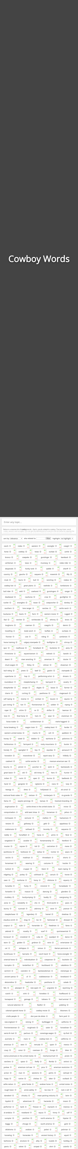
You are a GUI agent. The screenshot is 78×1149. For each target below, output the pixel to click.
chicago (25, 1124)
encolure (23, 1141)
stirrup (67, 642)
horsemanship (45, 840)
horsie (67, 874)
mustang (44, 563)
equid (66, 1135)
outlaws (65, 631)
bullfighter (51, 642)
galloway (27, 823)
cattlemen (63, 637)
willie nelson (8, 1084)
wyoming (66, 988)
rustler (6, 602)
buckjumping (27, 897)
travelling (8, 631)
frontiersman (37, 704)
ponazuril (66, 750)
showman (64, 665)
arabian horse (45, 1084)
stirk (25, 993)
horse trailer (11, 721)
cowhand (34, 591)
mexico (66, 1044)
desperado (9, 569)
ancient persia (10, 976)
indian (6, 778)
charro (7, 693)
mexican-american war (59, 761)
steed (20, 738)
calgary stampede (31, 642)
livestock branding (62, 801)
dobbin (34, 738)
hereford (65, 840)
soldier (53, 704)
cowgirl (66, 546)
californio (65, 1022)
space (23, 1061)
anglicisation (10, 806)
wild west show (31, 812)
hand (6, 784)
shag (26, 920)
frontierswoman (10, 1027)
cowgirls (47, 625)
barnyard (49, 682)
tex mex (47, 1090)
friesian (36, 1107)
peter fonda (26, 1084)
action (6, 1073)
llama (6, 801)
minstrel (43, 886)
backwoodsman (44, 971)
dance (67, 937)
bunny (6, 908)
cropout (7, 925)
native (20, 1078)
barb (22, 1107)
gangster (21, 784)
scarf (43, 931)
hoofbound (63, 993)
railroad (66, 1073)
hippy (6, 1078)
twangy (8, 789)
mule (6, 580)
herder (66, 727)
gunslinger (45, 557)
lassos (53, 687)
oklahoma (9, 1129)
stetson (32, 795)
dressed (67, 920)
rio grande (66, 795)
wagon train (30, 727)
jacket (46, 1129)
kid (36, 846)
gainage (27, 999)
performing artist (45, 676)
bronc (67, 619)
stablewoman (44, 976)
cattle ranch (64, 608)
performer (8, 1107)
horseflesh (23, 835)
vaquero (37, 574)
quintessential (62, 931)
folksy (29, 665)
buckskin (65, 959)
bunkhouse (8, 954)
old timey (38, 772)
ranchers (7, 1061)
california (64, 1039)
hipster (66, 1118)
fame (68, 925)
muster (7, 846)
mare (26, 1039)
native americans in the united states (18, 1056)
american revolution (62, 1067)
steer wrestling (27, 659)
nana (54, 784)
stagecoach (63, 693)
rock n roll (65, 1090)
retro (49, 942)
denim (65, 625)
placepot (18, 988)
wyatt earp (47, 755)
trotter (53, 852)
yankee (6, 1067)
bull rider (7, 591)
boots (21, 614)
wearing (29, 863)
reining (28, 1022)
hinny (55, 1112)
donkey (67, 602)
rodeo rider (64, 563)
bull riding (8, 670)
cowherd (9, 761)
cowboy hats (44, 1039)
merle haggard (61, 721)
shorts (65, 857)
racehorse (29, 597)
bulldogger (46, 1022)
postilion (26, 1118)
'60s (4, 988)
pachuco (27, 1033)
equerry (66, 880)
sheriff (65, 569)
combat (38, 699)
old (23, 772)
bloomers (64, 1010)
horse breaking (10, 727)
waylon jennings (24, 801)
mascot (28, 891)
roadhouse (20, 648)
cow (26, 637)
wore (52, 908)
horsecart (7, 937)
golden (19, 942)
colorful (66, 1146)
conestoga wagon (47, 1033)
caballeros (65, 965)
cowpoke (25, 557)
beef (36, 670)
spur (5, 648)
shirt (51, 1146)
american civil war (25, 1067)
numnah (21, 908)
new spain (34, 988)
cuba (38, 937)
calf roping (8, 699)
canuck (53, 874)
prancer (66, 908)
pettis (51, 1073)
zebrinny (37, 908)
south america (46, 1124)
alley (38, 1141)
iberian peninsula (61, 948)
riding (43, 637)
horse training (9, 642)
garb (66, 1124)
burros (49, 778)
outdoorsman (35, 721)
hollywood (44, 789)
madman (26, 857)
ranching (50, 580)
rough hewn (9, 1090)
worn (6, 942)
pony (68, 648)
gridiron (35, 942)
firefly (37, 1061)
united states (64, 1084)
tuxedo (51, 1141)
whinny (53, 619)
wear (50, 716)
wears (67, 852)
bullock (8, 869)
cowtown (36, 1050)
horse (6, 551)
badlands (65, 778)
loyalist (8, 1101)
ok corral (64, 789)
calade (65, 982)
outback (66, 1078)
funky (26, 886)
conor (20, 1050)
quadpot (52, 937)
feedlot (40, 1005)
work (50, 767)
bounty (6, 767)
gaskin (49, 670)
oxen (6, 880)
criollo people (11, 1016)
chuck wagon (10, 665)
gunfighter (64, 597)
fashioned (51, 920)
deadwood (9, 597)
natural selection (14, 1005)
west (22, 1044)
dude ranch (28, 631)
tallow (39, 852)
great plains (28, 585)
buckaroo (7, 614)
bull (34, 580)
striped (36, 1146)
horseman (51, 812)
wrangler (50, 546)
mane (67, 846)
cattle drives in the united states (39, 806)
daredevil (7, 1095)
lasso (27, 563)
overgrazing (64, 897)
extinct (66, 1061)
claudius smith (9, 920)
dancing (46, 891)
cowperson (49, 959)
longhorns (9, 625)
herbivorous (8, 744)
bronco (7, 557)
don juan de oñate (38, 1016)
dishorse (50, 880)
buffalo (47, 631)
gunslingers (51, 591)
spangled (22, 750)
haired (48, 914)
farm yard (63, 1016)
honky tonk (29, 569)
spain (52, 1044)
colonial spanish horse (14, 1010)
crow (46, 597)
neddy (6, 835)
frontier (9, 637)
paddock (65, 733)
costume (47, 863)
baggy (7, 1124)
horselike (8, 886)
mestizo (66, 1107)
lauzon (52, 699)
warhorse (49, 738)
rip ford (66, 1033)
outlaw (51, 551)
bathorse (7, 1141)
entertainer (64, 942)
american (48, 659)
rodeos (66, 580)
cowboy (21, 551)
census (40, 948)
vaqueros (64, 829)
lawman (65, 710)
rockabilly (21, 903)
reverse (23, 699)
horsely (6, 750)
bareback (64, 557)
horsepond (9, 999)
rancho (8, 857)
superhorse (9, 676)
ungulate (50, 988)
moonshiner (27, 755)
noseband (25, 1112)
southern (8, 608)
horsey (6, 738)
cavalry (66, 682)
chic (35, 903)
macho (35, 733)
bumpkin (8, 965)
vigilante (38, 784)
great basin (8, 772)
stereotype (65, 971)
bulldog (67, 1141)
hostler (65, 863)
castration (51, 846)
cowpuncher (51, 602)
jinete (23, 670)
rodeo (20, 546)
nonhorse (20, 880)
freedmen (52, 925)
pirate (67, 1056)
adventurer (27, 1101)
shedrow (65, 914)
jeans (67, 903)
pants (6, 1146)
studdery (8, 897)
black (44, 869)
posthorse (48, 982)
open (35, 778)
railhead (28, 829)
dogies (39, 687)
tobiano (45, 999)
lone (5, 716)
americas (7, 1044)
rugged (67, 614)
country (7, 574)
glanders (64, 891)
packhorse (44, 693)
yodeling (62, 1005)
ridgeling (7, 874)
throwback (46, 857)
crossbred (23, 937)
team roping (63, 869)
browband (65, 976)
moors (65, 1101)
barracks (25, 954)
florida (51, 1061)
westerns (35, 1073)
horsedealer (63, 886)
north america (46, 1118)
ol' (27, 976)
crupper (26, 869)
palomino (66, 738)
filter (48, 538)
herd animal (63, 999)
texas (37, 551)
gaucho (22, 574)
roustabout (8, 682)
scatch (7, 993)
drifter (49, 710)
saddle (48, 569)
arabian (29, 1129)
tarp (67, 784)
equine (67, 699)
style (21, 925)
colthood (37, 874)
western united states (13, 733)
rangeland (9, 840)
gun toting (7, 704)
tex (37, 920)
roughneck (31, 1027)
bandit (66, 653)
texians (8, 823)
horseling (8, 1135)
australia (8, 1039)
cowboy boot (50, 727)
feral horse (21, 716)
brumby (46, 829)
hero (53, 772)
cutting (25, 693)
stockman (65, 716)
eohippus (22, 948)
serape (24, 687)
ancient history (47, 1135)
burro (21, 580)
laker (51, 1078)
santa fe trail (9, 1033)
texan (35, 602)
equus (41, 1112)
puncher (35, 767)
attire (21, 710)
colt (49, 733)
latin (67, 1095)
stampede (66, 670)
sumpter (8, 1118)
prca (43, 1067)
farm (34, 614)
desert (7, 659)
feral (67, 835)
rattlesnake (36, 619)
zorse (6, 903)
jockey (22, 874)
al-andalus (8, 1112)
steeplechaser (10, 914)
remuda (37, 1044)
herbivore (24, 852)
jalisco (66, 812)
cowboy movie (41, 1010)
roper (6, 710)
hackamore (64, 818)
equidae (50, 750)
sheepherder (8, 687)
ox (35, 710)
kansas (42, 801)
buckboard (46, 965)
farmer (67, 687)
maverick (53, 574)
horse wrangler (63, 954)
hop (25, 676)
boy (36, 750)
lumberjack (48, 795)
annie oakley (29, 1090)
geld (45, 823)
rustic (21, 778)
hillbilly (66, 755)
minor (66, 806)
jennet (20, 767)
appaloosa (64, 823)
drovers (66, 676)
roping (67, 704)
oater (48, 1027)
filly (68, 574)
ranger (67, 591)
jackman (64, 1129)
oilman (46, 665)
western (35, 546)
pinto (53, 835)
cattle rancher (31, 761)
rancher (19, 619)
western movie (50, 614)
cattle (66, 551)
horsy (36, 880)
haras (39, 835)
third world (51, 903)
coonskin (24, 971)
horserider (36, 925)
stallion (46, 818)
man (20, 1073)
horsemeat (9, 863)
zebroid (8, 931)
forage (52, 1050)
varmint (7, 971)
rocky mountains (47, 744)
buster (66, 744)
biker (67, 1050)
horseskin (8, 755)
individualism (29, 959)
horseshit (9, 891)
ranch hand (43, 954)
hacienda (47, 1101)
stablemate (9, 829)
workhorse (8, 852)
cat (6, 948)
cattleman (9, 563)
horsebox (43, 993)
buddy (46, 897)
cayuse (22, 846)
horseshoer (64, 1027)
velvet (21, 1146)
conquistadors (9, 812)
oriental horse (9, 959)
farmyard (27, 744)
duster (65, 659)
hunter (66, 772)
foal (5, 619)
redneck (49, 653)
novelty (26, 931)
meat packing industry (46, 1095)
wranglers (21, 602)
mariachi (51, 1107)
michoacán (9, 818)
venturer (28, 818)
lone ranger (27, 608)
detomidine (9, 982)
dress (26, 789)
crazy (6, 1050)
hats (36, 716)
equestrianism (29, 653)
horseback (37, 648)
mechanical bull (49, 1056)
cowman (28, 625)
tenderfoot (26, 965)
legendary (30, 914)
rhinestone (9, 653)
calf (68, 1112)
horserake (26, 1135)
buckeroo (53, 648)
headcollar (29, 982)
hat (22, 704)
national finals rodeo (12, 795)
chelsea (36, 1078)
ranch (6, 546)
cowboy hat (8, 585)
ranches (45, 608)
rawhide (46, 585)
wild (21, 591)
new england (10, 1022)
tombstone (64, 585)
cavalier (26, 840)
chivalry (24, 1095)
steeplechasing (29, 682)
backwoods (65, 767)
